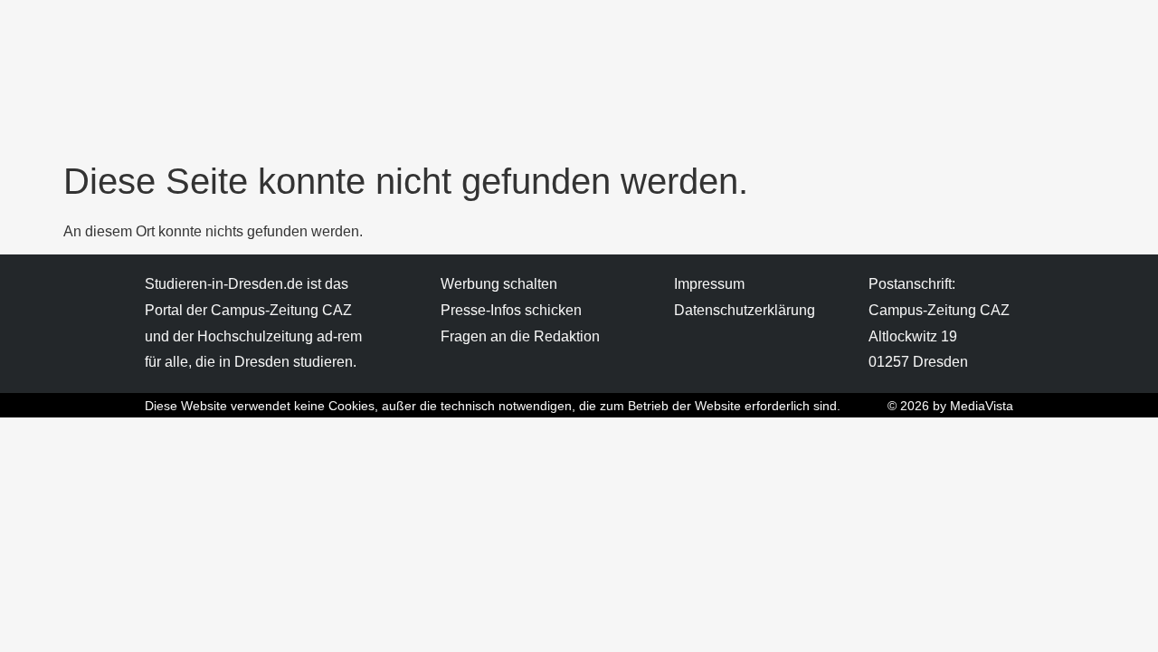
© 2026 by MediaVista (950, 405)
